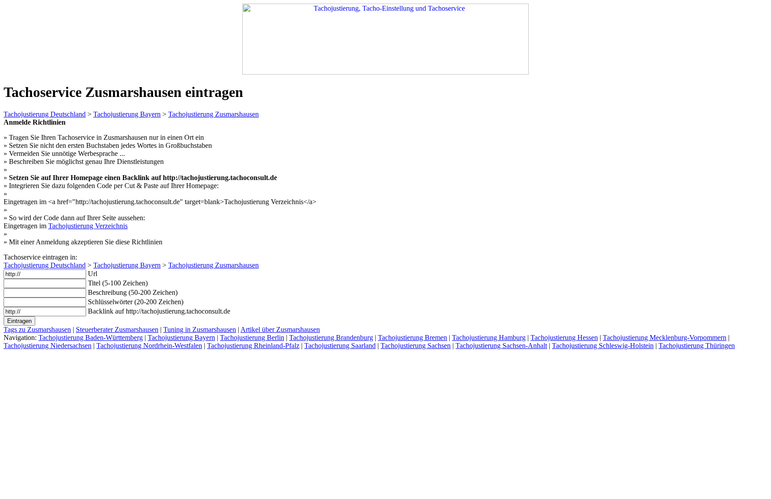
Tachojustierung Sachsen (416, 345)
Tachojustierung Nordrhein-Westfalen (149, 345)
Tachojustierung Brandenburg (331, 337)
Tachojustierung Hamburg (489, 337)
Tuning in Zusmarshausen (199, 329)
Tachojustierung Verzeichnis (88, 226)
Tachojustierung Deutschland (45, 114)
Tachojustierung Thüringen (697, 345)
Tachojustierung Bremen (412, 337)
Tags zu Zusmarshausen (37, 329)
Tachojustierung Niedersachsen (47, 345)
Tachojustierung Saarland (340, 345)
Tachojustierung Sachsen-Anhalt (501, 345)
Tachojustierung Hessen (564, 337)
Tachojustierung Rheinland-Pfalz (253, 345)
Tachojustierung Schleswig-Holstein (603, 345)
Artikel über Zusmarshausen (280, 329)
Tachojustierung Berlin (252, 337)
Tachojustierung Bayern (127, 114)
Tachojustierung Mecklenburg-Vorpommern (664, 337)
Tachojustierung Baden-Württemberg (90, 337)
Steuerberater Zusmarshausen (117, 329)
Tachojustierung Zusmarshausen (213, 114)
